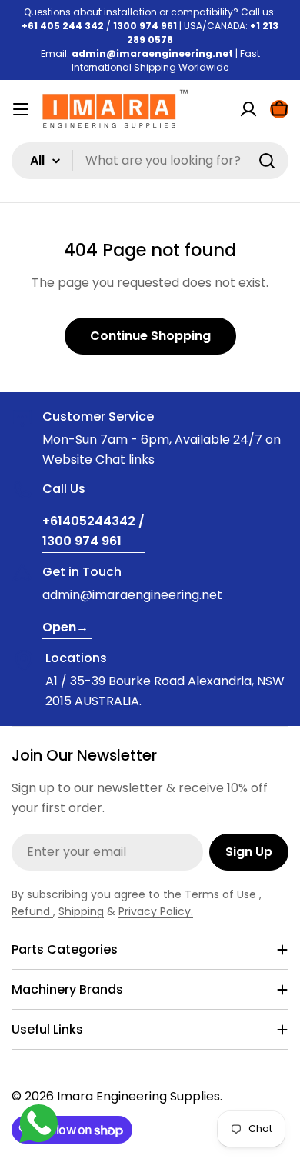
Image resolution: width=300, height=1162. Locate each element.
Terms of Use (220, 894)
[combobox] (150, 160)
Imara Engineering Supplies (138, 1096)
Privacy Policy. (155, 911)
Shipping (81, 911)
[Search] (267, 160)
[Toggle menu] (21, 109)
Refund (32, 911)
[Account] (248, 109)
